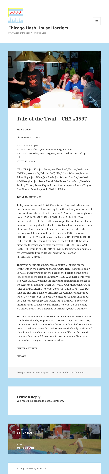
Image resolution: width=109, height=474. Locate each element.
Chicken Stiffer (61, 372)
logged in (36, 400)
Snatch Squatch (42, 372)
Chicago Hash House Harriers (38, 28)
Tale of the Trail (76, 372)
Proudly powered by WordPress (32, 468)
